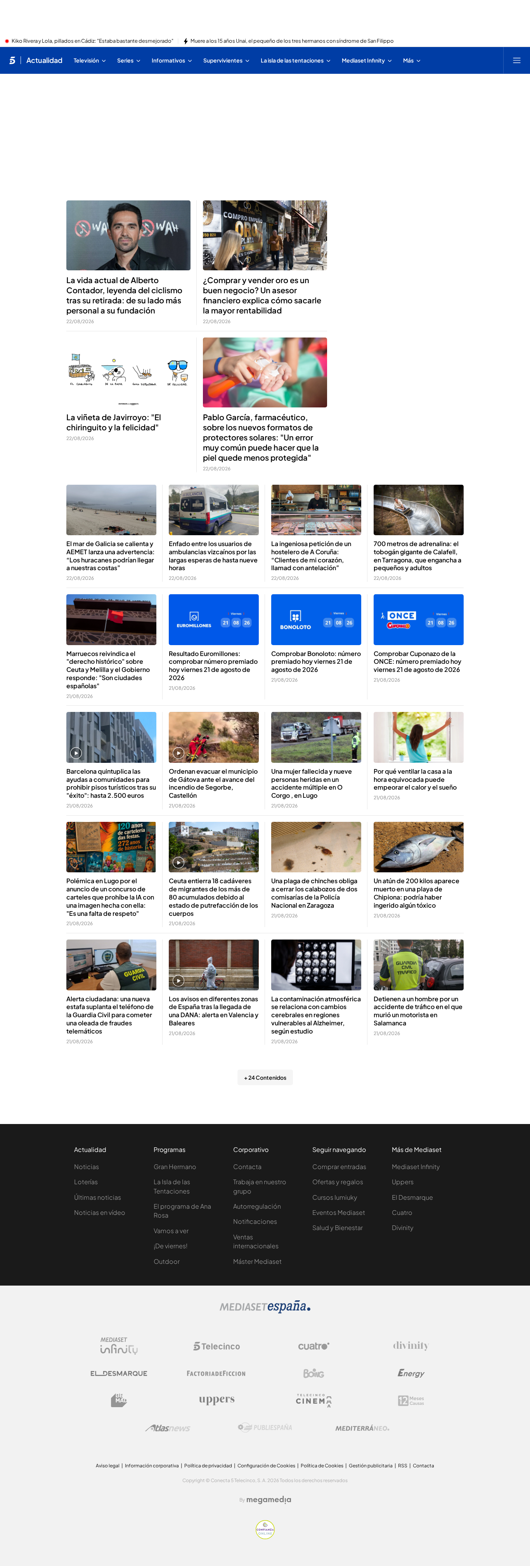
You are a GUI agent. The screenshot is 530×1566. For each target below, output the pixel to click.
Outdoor (167, 1261)
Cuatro (402, 1212)
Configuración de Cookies (266, 1466)
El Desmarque (412, 1197)
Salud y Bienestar (337, 1227)
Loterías (86, 1182)
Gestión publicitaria (371, 1466)
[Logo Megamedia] (269, 1500)
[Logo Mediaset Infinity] (119, 1346)
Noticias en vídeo (99, 1212)
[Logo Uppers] (216, 1400)
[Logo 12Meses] (411, 1400)
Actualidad (44, 60)
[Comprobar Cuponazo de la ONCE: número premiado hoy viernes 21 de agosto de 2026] (419, 619)
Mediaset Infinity (416, 1166)
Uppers (403, 1182)
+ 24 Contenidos (265, 1077)
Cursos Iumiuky (334, 1197)
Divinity (403, 1227)
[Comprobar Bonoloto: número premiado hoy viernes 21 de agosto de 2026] (316, 619)
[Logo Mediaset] (265, 1311)
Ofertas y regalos (337, 1182)
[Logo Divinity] (411, 1346)
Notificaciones (255, 1221)
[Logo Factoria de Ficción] (216, 1373)
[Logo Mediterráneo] (362, 1428)
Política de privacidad (208, 1466)
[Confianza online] (265, 1537)
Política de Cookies (322, 1466)
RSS (402, 1466)
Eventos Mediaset (338, 1212)
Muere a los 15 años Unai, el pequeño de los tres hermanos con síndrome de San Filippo (292, 41)
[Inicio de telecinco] (12, 60)
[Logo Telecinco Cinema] (314, 1401)
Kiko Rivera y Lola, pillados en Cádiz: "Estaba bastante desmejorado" (92, 41)
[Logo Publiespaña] (265, 1427)
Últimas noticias (97, 1197)
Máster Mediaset (257, 1261)
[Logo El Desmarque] (119, 1373)
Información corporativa (152, 1466)
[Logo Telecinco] (216, 1346)
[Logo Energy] (411, 1373)
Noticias (86, 1166)
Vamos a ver (171, 1231)
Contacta (247, 1166)
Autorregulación (257, 1206)
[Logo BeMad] (119, 1400)
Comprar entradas (339, 1166)
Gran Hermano (175, 1166)
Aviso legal (108, 1466)
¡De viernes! (170, 1246)
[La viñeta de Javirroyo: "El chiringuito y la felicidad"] (128, 372)
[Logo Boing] (313, 1373)
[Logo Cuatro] (313, 1346)
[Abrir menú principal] (517, 60)
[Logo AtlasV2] (168, 1428)
